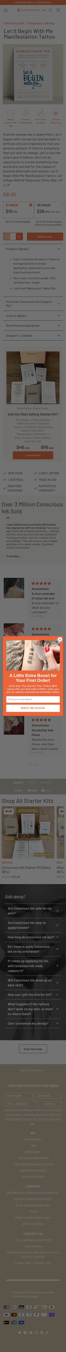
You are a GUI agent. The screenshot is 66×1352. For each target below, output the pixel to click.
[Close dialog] (60, 639)
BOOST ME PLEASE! (33, 708)
